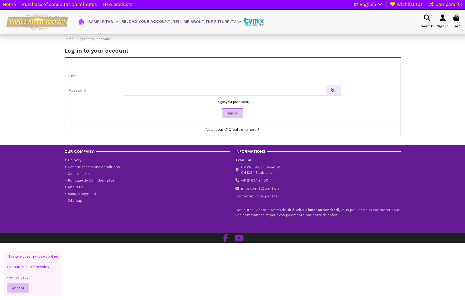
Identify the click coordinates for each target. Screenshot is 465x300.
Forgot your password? (232, 102)
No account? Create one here (231, 129)
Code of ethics (80, 173)
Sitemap (75, 200)
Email (73, 76)
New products (118, 4)
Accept (18, 288)
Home (10, 4)
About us (75, 187)
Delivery (75, 160)
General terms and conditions (94, 167)
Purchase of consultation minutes (60, 4)
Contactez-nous (249, 196)
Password (77, 90)
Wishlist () (409, 4)
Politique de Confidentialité (91, 180)
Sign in (232, 113)
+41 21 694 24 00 (254, 180)
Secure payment (82, 193)
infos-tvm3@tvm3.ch (260, 188)
